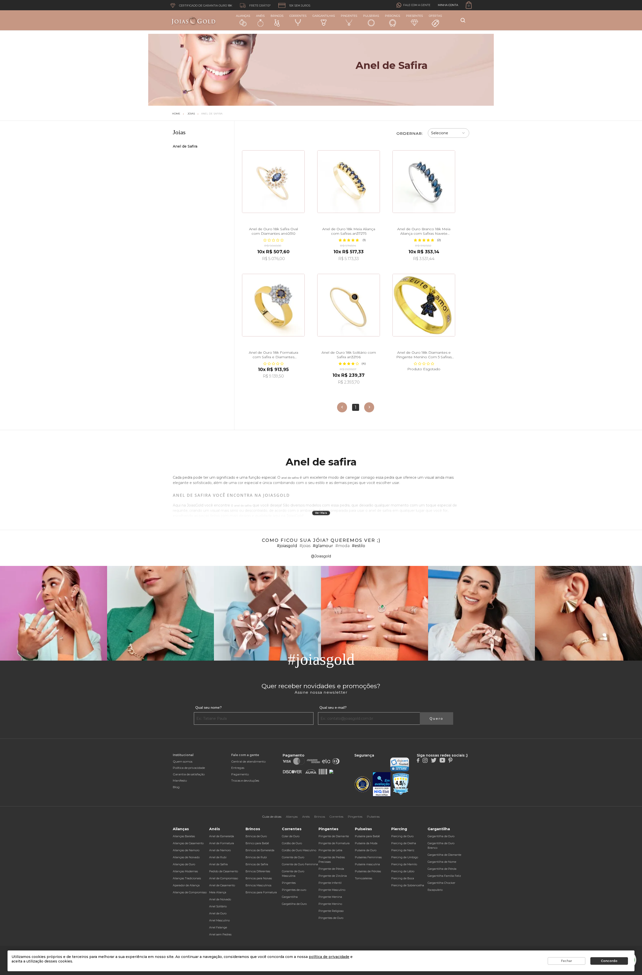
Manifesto (180, 780)
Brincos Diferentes (258, 871)
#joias (304, 545)
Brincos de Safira (257, 864)
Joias (191, 113)
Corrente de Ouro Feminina (300, 864)
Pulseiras (371, 16)
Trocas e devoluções (245, 780)
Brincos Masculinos (258, 885)
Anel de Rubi (217, 857)
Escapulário (435, 890)
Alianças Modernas (185, 871)
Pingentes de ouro (294, 890)
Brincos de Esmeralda (260, 850)
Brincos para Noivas (259, 878)
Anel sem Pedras (220, 934)
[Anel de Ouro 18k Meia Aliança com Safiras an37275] (348, 181)
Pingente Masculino (331, 890)
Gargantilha (290, 897)
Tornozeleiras (363, 878)
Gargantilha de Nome (442, 862)
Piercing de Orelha (403, 843)
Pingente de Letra (330, 850)
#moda (342, 545)
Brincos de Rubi (256, 857)
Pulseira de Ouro (365, 850)
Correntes (297, 16)
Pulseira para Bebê (367, 836)
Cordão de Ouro (292, 843)
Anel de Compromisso (223, 878)
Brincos (277, 16)
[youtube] (442, 760)
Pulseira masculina (367, 864)
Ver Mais (321, 513)
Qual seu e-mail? (333, 707)
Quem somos (182, 761)
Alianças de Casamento (188, 843)
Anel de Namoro (220, 850)
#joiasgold (287, 545)
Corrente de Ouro (293, 857)
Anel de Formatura (221, 843)
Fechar (566, 961)
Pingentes (349, 16)
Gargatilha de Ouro (294, 904)
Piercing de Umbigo (404, 857)
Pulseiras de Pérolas (368, 871)
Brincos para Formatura (261, 892)
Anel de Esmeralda (221, 836)
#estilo (358, 545)
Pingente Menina (330, 897)
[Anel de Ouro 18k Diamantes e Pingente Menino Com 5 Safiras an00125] (423, 305)
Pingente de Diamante (333, 836)
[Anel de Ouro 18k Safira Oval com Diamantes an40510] (273, 181)
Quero (436, 718)
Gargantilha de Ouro (441, 836)
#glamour (323, 545)
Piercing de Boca (402, 878)
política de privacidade (329, 956)
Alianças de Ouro (184, 864)
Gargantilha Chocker (441, 883)
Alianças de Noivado (186, 857)
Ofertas (435, 16)
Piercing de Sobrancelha (407, 885)
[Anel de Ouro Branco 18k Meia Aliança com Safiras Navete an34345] (423, 181)
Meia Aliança (217, 892)
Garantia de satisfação (189, 774)
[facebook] (418, 760)
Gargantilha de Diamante (444, 855)
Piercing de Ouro (402, 836)
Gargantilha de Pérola (442, 869)
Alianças (243, 16)
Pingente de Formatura (334, 843)
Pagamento (240, 774)
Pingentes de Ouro (330, 918)
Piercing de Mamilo (404, 864)
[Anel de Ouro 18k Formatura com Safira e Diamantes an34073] (273, 305)
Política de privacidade (189, 768)
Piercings (392, 16)
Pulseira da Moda (366, 843)
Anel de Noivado (220, 899)
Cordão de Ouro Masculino (299, 850)
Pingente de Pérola (331, 869)
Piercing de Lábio (402, 871)
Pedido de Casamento (223, 871)
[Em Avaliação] (382, 784)
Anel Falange (218, 927)
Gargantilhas (323, 16)
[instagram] (425, 760)
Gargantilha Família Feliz (444, 876)
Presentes (414, 16)
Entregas (237, 768)
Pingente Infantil (330, 883)
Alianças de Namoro (186, 850)
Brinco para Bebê (257, 843)
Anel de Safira (211, 113)
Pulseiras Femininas (368, 857)
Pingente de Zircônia (332, 876)
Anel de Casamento (222, 885)
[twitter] (433, 760)
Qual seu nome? (208, 707)
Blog (176, 787)
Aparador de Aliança (186, 885)
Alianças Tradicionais (187, 878)
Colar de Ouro (290, 836)
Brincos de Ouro (256, 836)
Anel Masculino (219, 920)
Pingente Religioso (331, 911)
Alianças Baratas (184, 836)
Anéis (260, 16)
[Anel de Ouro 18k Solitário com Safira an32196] (348, 305)
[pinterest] (450, 760)
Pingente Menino (330, 904)
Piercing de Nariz (402, 850)
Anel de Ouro (217, 913)
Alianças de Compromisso (190, 892)
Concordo (609, 961)
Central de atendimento (248, 761)
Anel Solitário (218, 906)
